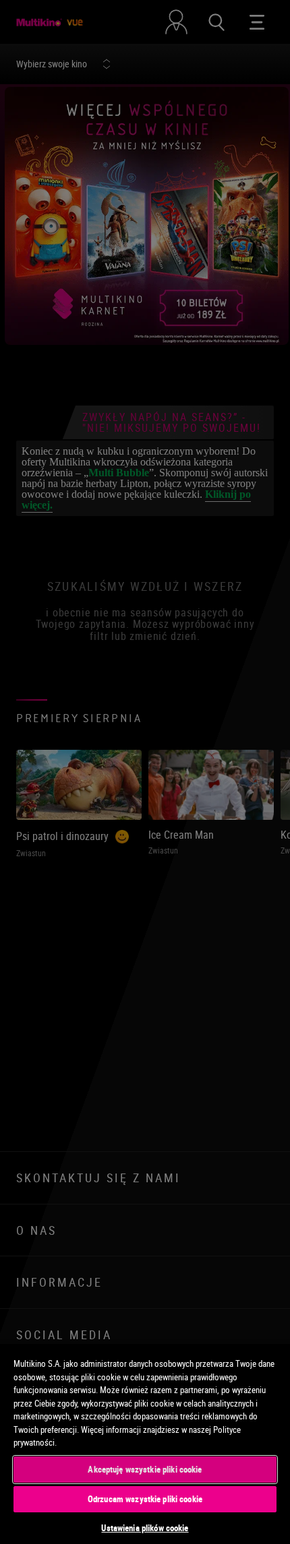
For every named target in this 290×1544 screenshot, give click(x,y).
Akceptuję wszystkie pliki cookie (145, 1469)
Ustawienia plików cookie (144, 1528)
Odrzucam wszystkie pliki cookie (145, 1499)
